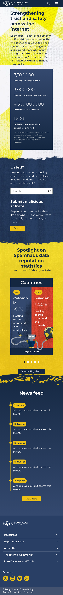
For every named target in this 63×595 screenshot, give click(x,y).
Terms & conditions (12, 592)
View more (31, 498)
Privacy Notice (10, 589)
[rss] (26, 578)
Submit (17, 228)
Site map (28, 592)
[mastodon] (19, 578)
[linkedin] (12, 578)
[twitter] (5, 578)
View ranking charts (31, 371)
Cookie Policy (26, 589)
